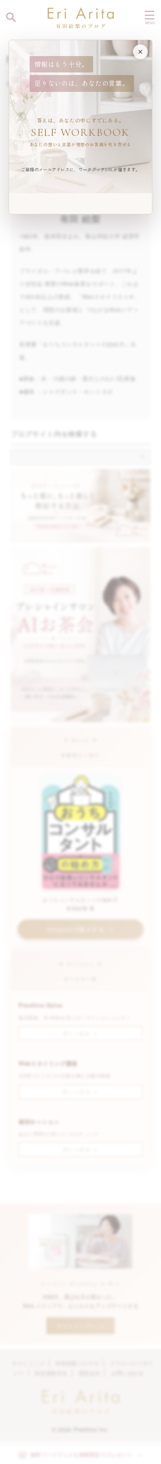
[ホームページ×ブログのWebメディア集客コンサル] (80, 17)
